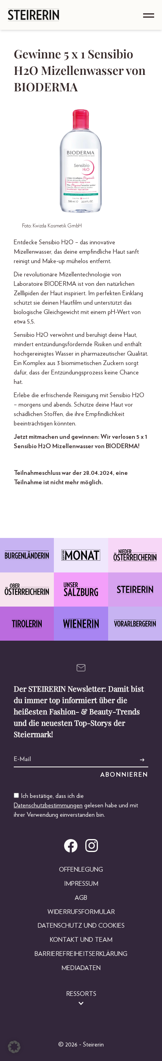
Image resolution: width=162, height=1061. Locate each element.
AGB (81, 898)
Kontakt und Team (81, 940)
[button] (14, 1047)
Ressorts (81, 994)
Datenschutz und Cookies (81, 926)
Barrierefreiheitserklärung (81, 954)
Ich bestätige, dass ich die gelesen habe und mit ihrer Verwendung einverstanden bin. (76, 805)
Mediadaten (81, 968)
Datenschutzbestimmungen (48, 805)
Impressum (81, 884)
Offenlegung (81, 870)
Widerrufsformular (81, 912)
